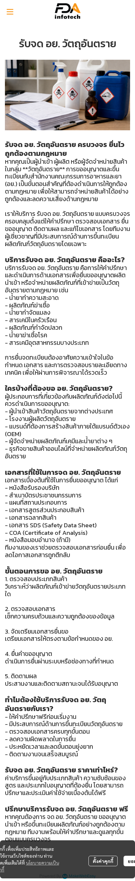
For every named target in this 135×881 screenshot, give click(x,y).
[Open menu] (9, 11)
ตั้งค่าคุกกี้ (103, 861)
